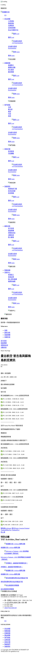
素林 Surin (11, 55)
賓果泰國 (7, 631)
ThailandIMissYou (6, 530)
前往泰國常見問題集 (7, 589)
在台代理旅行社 (13, 30)
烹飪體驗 (11, 153)
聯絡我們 (7, 644)
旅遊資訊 (7, 646)
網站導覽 (7, 635)
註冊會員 (7, 640)
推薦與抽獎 (11, 281)
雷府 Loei (11, 37)
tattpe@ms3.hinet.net (10, 608)
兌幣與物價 (11, 28)
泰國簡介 (11, 65)
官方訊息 (11, 228)
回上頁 (3, 532)
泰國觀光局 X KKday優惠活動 (10, 547)
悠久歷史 (11, 69)
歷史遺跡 (11, 72)
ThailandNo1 (16, 530)
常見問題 (11, 193)
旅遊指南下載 (12, 188)
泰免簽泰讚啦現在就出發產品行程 (12, 581)
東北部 (10, 109)
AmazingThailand (24, 528)
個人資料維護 (12, 279)
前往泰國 (7, 628)
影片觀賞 (11, 237)
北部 (9, 107)
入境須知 (11, 21)
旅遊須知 (11, 23)
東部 (9, 111)
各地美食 (11, 151)
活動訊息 (11, 235)
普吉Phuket (15, 528)
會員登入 (11, 274)
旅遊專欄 (11, 230)
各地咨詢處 (11, 191)
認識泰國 (7, 633)
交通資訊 (11, 25)
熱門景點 (7, 637)
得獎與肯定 (11, 233)
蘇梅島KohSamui (6, 528)
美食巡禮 (7, 642)
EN (5, 15)
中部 (9, 114)
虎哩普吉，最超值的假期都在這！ (12, 567)
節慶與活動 (11, 67)
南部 (9, 116)
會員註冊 (11, 277)
